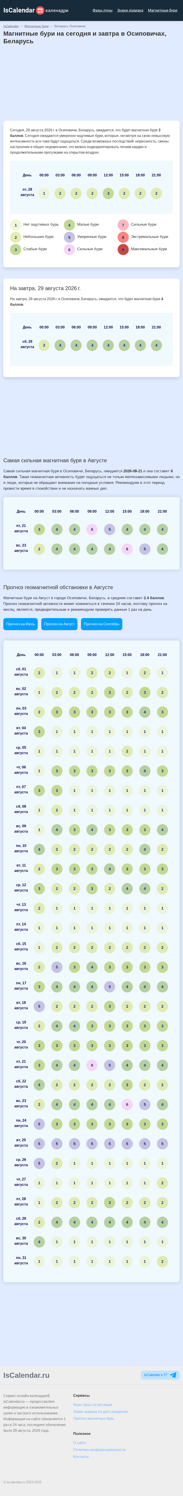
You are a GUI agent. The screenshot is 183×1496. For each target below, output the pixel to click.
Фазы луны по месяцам (92, 1405)
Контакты (81, 1457)
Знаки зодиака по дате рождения (100, 1411)
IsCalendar (11, 26)
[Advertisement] (91, 83)
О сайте (79, 1443)
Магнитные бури (162, 10)
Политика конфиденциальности (99, 1450)
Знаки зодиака (130, 10)
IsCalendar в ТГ (156, 1375)
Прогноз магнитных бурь (93, 1418)
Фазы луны (102, 10)
